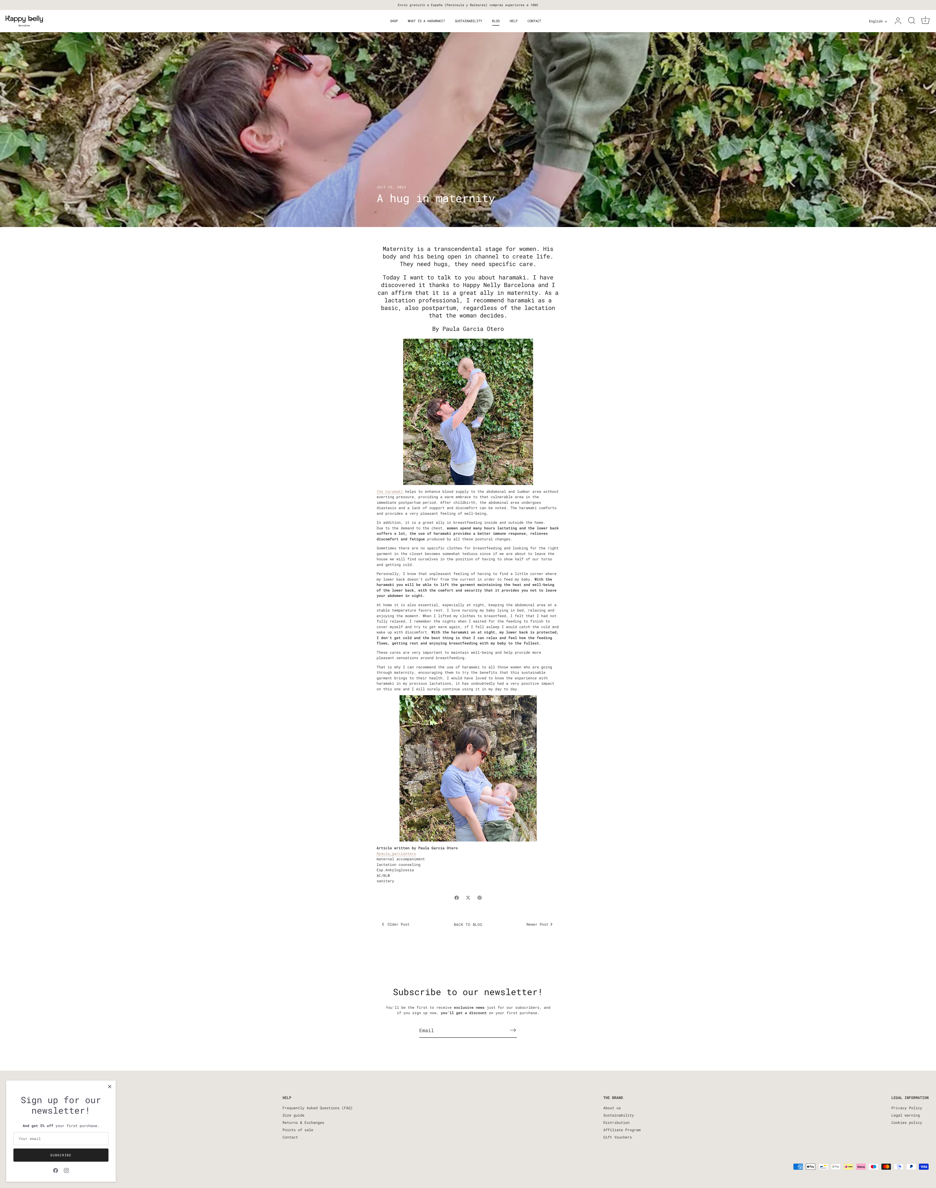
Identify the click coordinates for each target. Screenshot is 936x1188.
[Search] (911, 21)
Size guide (293, 1115)
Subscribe (60, 1155)
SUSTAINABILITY (468, 21)
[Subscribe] (512, 1030)
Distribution (616, 1122)
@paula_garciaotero (396, 853)
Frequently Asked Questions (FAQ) (318, 1107)
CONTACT (534, 21)
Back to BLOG (468, 924)
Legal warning (905, 1115)
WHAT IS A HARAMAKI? (426, 21)
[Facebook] (55, 1169)
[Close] (109, 1086)
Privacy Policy (906, 1107)
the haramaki (390, 491)
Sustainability (618, 1115)
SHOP (394, 21)
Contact (290, 1137)
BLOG (496, 21)
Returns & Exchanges (303, 1122)
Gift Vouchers (617, 1137)
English (876, 21)
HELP (513, 21)
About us (612, 1107)
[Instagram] (66, 1169)
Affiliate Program (622, 1129)
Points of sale (298, 1129)
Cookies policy (906, 1122)
